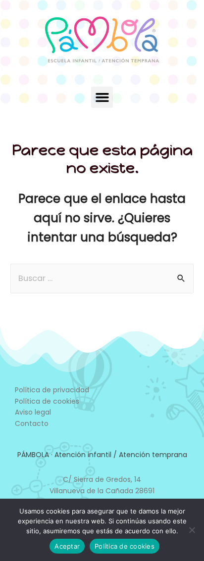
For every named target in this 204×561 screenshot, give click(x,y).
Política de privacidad (52, 390)
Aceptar (67, 546)
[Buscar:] (102, 278)
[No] (192, 530)
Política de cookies (47, 401)
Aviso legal (33, 412)
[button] (102, 97)
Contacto (32, 423)
